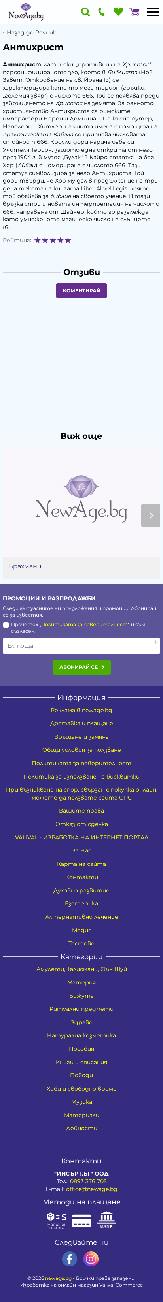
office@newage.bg (92, 1189)
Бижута (81, 995)
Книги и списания (81, 1062)
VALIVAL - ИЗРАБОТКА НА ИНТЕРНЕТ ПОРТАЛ (81, 837)
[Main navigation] (153, 12)
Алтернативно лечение (81, 916)
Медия (81, 930)
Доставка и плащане (81, 723)
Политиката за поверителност (84, 624)
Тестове (81, 943)
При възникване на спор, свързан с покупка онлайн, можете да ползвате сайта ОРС (81, 793)
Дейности (81, 1128)
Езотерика (81, 903)
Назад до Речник (31, 32)
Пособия (81, 1048)
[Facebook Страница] (70, 1259)
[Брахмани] (81, 502)
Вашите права (81, 810)
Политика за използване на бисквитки (81, 776)
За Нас (81, 850)
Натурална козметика (81, 1035)
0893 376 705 (88, 1181)
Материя (81, 982)
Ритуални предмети (81, 1008)
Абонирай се (78, 667)
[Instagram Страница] (91, 1259)
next (150, 515)
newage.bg (58, 1278)
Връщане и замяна (81, 736)
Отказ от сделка (81, 824)
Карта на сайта (81, 863)
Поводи (81, 1075)
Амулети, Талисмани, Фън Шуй (81, 969)
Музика (81, 1101)
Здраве (82, 1022)
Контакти (81, 877)
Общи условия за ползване (81, 749)
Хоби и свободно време (82, 1088)
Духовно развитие (81, 890)
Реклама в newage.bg (81, 710)
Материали (81, 1115)
